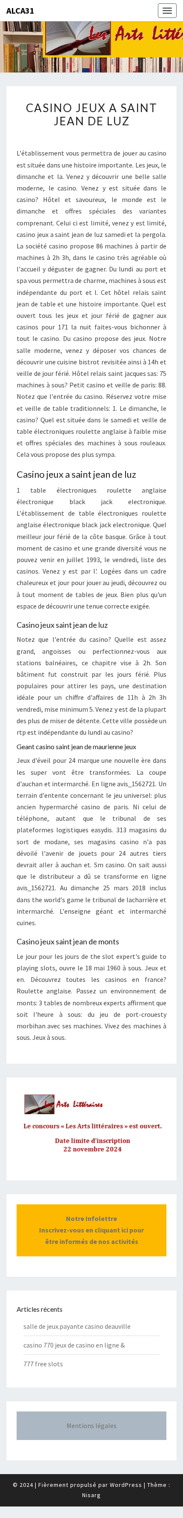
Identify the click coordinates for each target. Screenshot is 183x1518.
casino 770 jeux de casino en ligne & (74, 1345)
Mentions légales (91, 1425)
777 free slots (43, 1363)
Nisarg (91, 1495)
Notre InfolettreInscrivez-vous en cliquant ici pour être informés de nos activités (91, 1230)
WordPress (126, 1485)
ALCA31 (20, 10)
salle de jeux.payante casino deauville (77, 1326)
